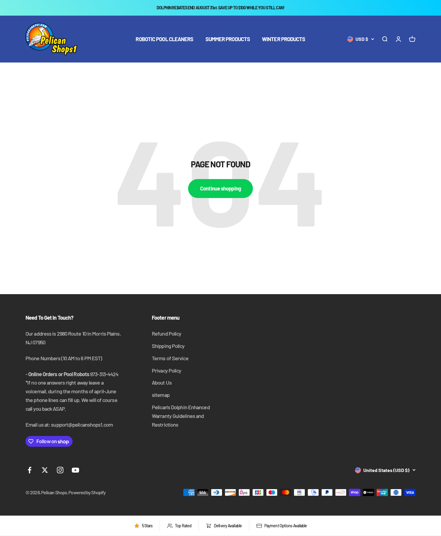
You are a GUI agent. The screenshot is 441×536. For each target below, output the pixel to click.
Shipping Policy (168, 346)
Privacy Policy (166, 370)
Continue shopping (220, 188)
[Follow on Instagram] (60, 470)
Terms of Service (170, 358)
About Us (162, 382)
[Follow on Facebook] (30, 470)
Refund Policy (166, 333)
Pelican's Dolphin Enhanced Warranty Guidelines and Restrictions (181, 416)
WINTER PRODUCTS (283, 39)
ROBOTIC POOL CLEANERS (164, 39)
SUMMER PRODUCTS (228, 39)
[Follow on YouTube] (75, 470)
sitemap (161, 394)
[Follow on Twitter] (45, 470)
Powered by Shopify (87, 492)
